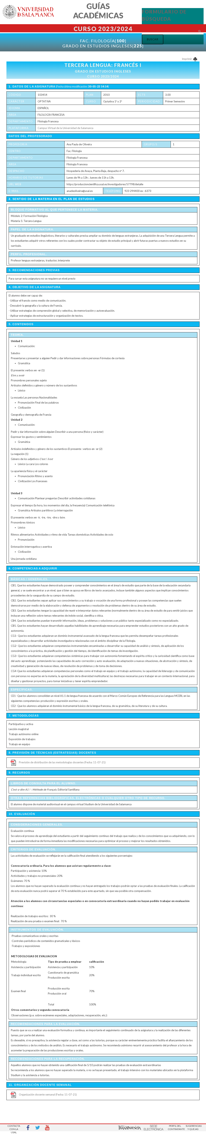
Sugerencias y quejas (193, 1127)
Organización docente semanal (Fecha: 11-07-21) (48, 1094)
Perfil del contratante (175, 1127)
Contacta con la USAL (13, 1127)
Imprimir (187, 58)
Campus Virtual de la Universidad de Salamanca (65, 128)
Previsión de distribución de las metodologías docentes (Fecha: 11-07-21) (62, 762)
